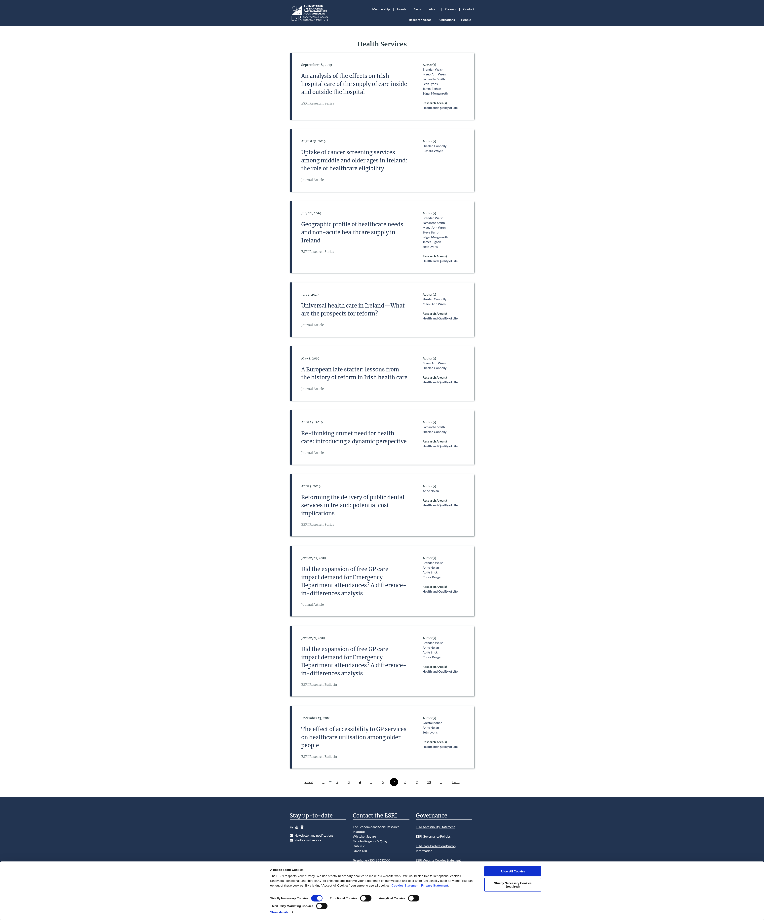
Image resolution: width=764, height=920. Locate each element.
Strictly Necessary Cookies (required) (512, 884)
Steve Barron (431, 232)
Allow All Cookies (513, 871)
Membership (381, 9)
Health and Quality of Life (440, 107)
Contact (468, 9)
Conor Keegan (432, 577)
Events (401, 9)
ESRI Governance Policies (433, 836)
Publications (446, 19)
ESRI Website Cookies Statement (438, 860)
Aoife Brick (430, 572)
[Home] (309, 20)
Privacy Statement (434, 885)
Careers (450, 9)
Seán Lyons (430, 84)
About (433, 9)
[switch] (365, 898)
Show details (279, 912)
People (466, 19)
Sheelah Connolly (434, 146)
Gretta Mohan (432, 723)
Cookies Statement (406, 885)
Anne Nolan (431, 491)
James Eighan (432, 88)
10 (430, 782)
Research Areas (420, 19)
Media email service (307, 840)
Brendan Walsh (433, 69)
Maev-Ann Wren (434, 74)
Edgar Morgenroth (435, 93)
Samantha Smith (434, 79)
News (418, 9)
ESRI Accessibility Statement (435, 827)
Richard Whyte (433, 150)
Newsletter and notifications (313, 835)
